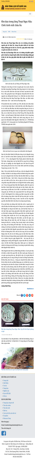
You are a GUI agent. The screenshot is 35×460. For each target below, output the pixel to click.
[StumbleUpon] (32, 295)
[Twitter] (24, 295)
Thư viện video (7, 405)
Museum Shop (7, 418)
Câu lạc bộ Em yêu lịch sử (9, 413)
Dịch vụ (5, 411)
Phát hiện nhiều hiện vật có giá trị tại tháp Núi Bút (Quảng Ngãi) (14, 370)
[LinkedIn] (30, 295)
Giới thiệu (5, 383)
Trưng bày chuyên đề (8, 403)
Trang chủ (5, 31)
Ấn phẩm (5, 416)
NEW (9, 31)
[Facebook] (22, 295)
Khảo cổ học (14, 31)
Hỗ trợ (5, 396)
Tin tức (5, 386)
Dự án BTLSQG (7, 393)
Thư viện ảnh (6, 408)
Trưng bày (5, 388)
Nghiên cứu (6, 391)
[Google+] (27, 295)
